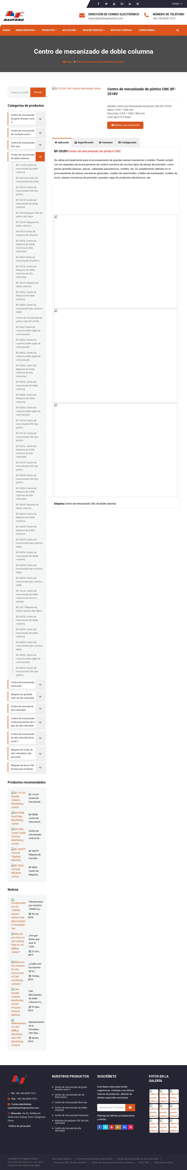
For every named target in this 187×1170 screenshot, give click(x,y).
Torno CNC (143, 1162)
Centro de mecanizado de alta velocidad (137, 1158)
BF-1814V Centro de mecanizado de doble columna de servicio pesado (27, 596)
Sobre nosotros (25, 30)
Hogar (6, 30)
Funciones (107, 142)
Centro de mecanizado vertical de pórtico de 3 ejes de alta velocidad (23, 722)
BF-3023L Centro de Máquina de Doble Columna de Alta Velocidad (26, 246)
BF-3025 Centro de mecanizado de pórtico (27, 259)
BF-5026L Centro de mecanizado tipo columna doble (29, 308)
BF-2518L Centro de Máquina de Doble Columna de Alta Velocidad (26, 272)
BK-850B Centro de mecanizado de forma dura (35, 821)
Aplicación (68, 30)
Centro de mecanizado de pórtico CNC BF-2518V (29, 319)
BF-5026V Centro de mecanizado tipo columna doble (29, 543)
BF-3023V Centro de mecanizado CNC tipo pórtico (27, 479)
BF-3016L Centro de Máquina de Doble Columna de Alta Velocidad (26, 451)
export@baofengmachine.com (23, 1107)
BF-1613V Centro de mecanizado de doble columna (27, 169)
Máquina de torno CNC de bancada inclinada (23, 767)
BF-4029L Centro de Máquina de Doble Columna (26, 398)
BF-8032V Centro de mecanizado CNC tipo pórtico (27, 671)
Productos (48, 30)
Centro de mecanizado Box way (23, 144)
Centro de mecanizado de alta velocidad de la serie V (23, 738)
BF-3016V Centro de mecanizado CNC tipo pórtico (27, 466)
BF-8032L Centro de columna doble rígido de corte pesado (28, 356)
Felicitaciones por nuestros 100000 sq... (36, 905)
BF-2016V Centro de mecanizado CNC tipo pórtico (27, 191)
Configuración (129, 142)
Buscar (38, 92)
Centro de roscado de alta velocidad (22, 708)
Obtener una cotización (126, 125)
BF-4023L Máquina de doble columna (27, 284)
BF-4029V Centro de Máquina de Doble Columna (26, 530)
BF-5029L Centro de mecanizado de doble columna (27, 385)
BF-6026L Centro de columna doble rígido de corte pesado (28, 343)
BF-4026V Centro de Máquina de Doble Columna (26, 517)
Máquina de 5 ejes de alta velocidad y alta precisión (22, 753)
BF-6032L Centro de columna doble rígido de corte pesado (28, 658)
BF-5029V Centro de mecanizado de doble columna (27, 556)
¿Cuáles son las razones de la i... (35, 967)
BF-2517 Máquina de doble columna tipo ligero (29, 609)
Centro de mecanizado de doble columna (100, 61)
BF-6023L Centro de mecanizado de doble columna (27, 620)
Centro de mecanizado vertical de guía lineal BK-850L (35, 838)
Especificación (85, 142)
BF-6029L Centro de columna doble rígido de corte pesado (28, 411)
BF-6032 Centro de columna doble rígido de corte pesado (28, 331)
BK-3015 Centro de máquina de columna (27, 233)
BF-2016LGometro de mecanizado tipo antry (27, 180)
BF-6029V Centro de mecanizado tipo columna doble (29, 581)
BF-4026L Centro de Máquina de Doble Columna (26, 296)
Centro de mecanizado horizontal (23, 684)
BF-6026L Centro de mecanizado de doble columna (27, 633)
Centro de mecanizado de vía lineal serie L (23, 132)
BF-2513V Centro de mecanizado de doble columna (27, 203)
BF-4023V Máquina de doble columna (27, 506)
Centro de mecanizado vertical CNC (94, 1158)
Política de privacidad (19, 1126)
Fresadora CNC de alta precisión (70, 1162)
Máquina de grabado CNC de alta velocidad (22, 696)
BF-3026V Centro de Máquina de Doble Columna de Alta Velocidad (26, 493)
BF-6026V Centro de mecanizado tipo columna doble (29, 569)
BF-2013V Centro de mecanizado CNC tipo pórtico (27, 437)
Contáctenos (146, 30)
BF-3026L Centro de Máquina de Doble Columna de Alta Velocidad (26, 371)
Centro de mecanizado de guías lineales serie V (23, 119)
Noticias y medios (121, 30)
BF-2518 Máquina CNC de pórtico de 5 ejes (29, 215)
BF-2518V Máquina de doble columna (27, 224)
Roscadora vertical (61, 1158)
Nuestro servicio (93, 30)
